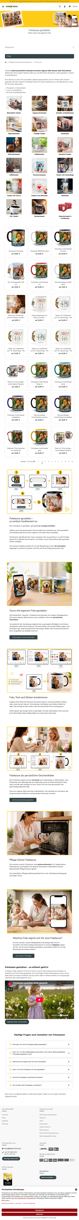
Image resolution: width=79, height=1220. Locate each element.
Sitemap (5, 1124)
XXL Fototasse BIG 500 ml (16, 283)
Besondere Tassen (14, 113)
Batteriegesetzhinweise (48, 1136)
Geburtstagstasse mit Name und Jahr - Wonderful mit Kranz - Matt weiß (39, 317)
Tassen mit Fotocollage (65, 175)
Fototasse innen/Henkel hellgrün (39, 383)
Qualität (5, 1121)
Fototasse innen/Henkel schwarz (63, 250)
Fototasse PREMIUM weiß (39, 251)
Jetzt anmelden (47, 1177)
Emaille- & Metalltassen (65, 113)
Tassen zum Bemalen (39, 196)
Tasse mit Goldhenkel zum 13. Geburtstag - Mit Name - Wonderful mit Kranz (16, 350)
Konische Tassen (65, 154)
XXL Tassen (14, 216)
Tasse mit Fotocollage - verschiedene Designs (16, 383)
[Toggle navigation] (3, 6)
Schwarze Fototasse (16, 251)
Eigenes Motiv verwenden (17, 1022)
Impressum (44, 1124)
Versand (42, 1118)
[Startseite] (5, 62)
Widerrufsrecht (45, 1127)
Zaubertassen (39, 216)
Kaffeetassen (39, 154)
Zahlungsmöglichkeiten (48, 1115)
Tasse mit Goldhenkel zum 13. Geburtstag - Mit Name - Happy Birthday (63, 317)
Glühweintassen (14, 154)
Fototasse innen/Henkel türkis (63, 383)
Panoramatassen (39, 175)
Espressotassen (14, 134)
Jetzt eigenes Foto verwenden (23, 637)
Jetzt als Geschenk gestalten (23, 800)
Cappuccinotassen (39, 113)
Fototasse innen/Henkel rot (39, 283)
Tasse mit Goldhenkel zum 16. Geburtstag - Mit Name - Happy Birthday (39, 350)
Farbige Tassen (39, 134)
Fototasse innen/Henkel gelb (39, 449)
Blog (4, 1118)
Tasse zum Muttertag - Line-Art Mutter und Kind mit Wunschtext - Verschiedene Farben (16, 317)
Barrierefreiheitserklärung (49, 1133)
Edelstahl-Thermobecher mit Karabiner (16, 449)
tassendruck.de (11, 1096)
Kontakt (5, 1115)
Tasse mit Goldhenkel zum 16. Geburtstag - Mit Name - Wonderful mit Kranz (63, 350)
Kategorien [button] (9, 47)
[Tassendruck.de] (12, 6)
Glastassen (65, 134)
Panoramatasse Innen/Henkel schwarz (39, 416)
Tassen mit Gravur (14, 196)
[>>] (72, 461)
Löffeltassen (14, 175)
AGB (41, 1121)
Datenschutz (44, 1130)
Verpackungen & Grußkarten (65, 217)
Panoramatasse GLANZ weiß (63, 283)
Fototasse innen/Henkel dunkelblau (15, 416)
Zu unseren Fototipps (23, 956)
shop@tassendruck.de (12, 1148)
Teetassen (65, 196)
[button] (59, 6)
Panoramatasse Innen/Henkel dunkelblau (63, 416)
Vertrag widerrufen (11, 1159)
